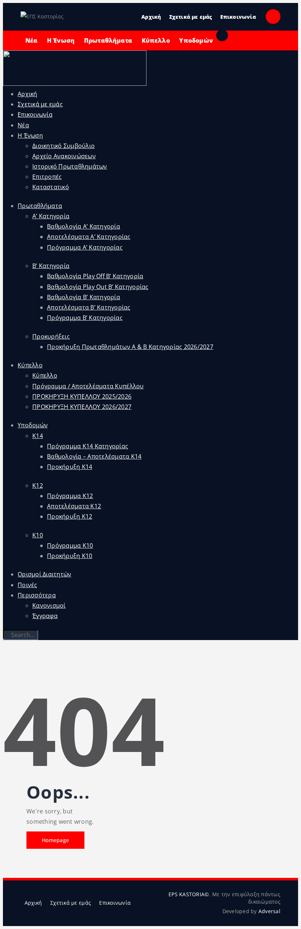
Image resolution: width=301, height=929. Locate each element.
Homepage (55, 840)
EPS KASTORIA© (188, 894)
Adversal (269, 911)
